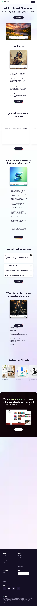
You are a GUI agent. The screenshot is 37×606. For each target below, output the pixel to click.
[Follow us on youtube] (13, 588)
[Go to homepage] (4, 1)
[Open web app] (18, 148)
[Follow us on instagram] (4, 588)
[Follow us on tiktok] (18, 588)
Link (27, 125)
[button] (18, 258)
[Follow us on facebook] (9, 588)
